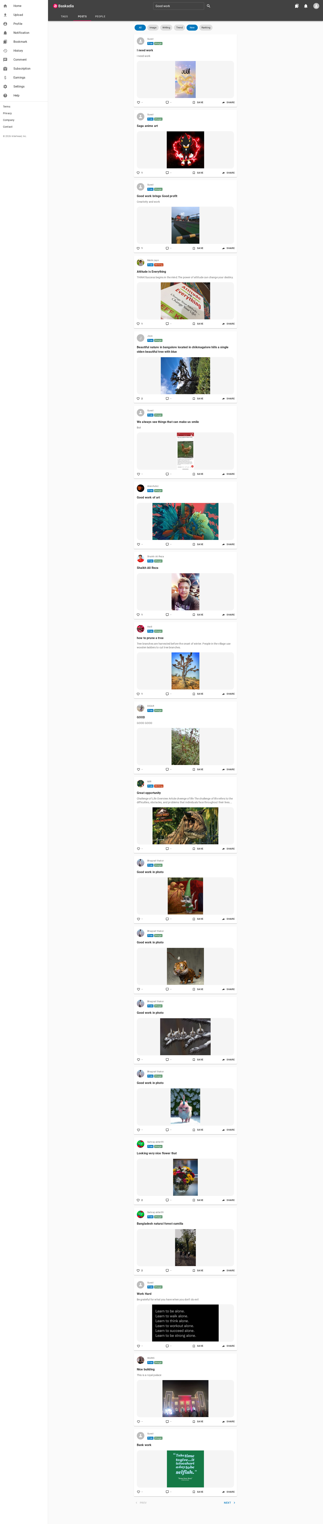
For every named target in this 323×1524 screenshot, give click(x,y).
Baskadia (66, 6)
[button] (24, 5)
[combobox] (183, 5)
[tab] (64, 16)
